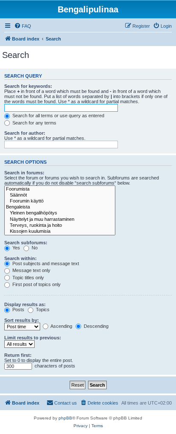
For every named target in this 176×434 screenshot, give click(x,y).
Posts (17, 309)
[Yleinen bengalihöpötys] (59, 213)
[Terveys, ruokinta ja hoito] (59, 226)
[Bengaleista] (59, 207)
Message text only (30, 270)
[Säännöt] (59, 195)
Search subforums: (25, 242)
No (34, 247)
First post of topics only (36, 284)
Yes (15, 247)
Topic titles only (27, 277)
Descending (95, 326)
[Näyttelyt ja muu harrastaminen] (59, 220)
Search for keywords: (28, 86)
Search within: (20, 258)
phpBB (65, 418)
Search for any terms (33, 122)
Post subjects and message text (45, 263)
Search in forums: (24, 172)
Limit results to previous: (32, 337)
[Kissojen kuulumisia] (59, 231)
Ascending (61, 326)
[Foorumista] (59, 189)
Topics (42, 309)
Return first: (18, 355)
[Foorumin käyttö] (59, 201)
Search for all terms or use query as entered (57, 115)
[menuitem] (22, 26)
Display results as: (25, 304)
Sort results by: (21, 320)
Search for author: (24, 133)
